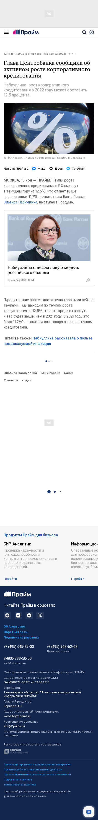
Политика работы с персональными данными (33, 769)
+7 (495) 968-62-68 (62, 649)
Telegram (78, 168)
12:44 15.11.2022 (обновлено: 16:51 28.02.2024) (35, 53)
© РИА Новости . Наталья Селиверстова (29, 157)
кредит (27, 380)
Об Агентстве (14, 626)
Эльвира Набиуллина (20, 202)
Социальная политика (18, 779)
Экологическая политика (20, 784)
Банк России (50, 373)
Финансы (11, 380)
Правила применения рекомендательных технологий (37, 774)
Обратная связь (16, 632)
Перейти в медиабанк (71, 157)
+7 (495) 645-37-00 (19, 647)
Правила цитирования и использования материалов (37, 764)
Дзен (59, 168)
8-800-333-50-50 (18, 661)
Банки (68, 373)
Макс (42, 168)
